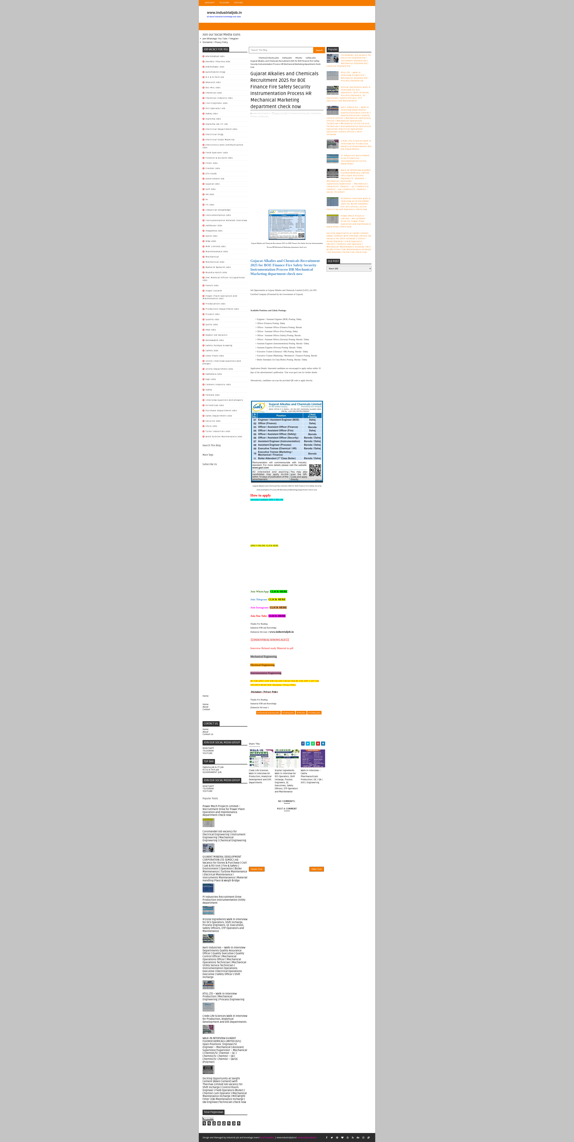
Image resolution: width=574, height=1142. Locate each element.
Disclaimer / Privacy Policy (215, 42)
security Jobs (213, 421)
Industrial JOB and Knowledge (263, 628)
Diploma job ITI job (217, 124)
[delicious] (368, 1137)
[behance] (358, 1137)
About (205, 706)
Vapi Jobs (211, 379)
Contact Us (208, 734)
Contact (206, 709)
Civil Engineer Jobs (217, 103)
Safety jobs (212, 350)
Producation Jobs (216, 303)
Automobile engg (215, 72)
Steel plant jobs (215, 356)
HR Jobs (210, 194)
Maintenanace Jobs (217, 251)
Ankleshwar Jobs (215, 67)
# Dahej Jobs (288, 712)
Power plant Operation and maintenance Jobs (220, 297)
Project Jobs (213, 314)
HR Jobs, (254, 116)
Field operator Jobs (217, 152)
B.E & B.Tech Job (211, 769)
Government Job (215, 178)
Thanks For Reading (259, 624)
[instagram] (363, 1137)
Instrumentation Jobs (218, 215)
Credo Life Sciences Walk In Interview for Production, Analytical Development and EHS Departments (225, 1019)
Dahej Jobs (212, 113)
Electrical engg (214, 134)
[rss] (353, 1137)
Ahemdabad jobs (215, 56)
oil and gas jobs (215, 405)
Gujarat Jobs (213, 184)
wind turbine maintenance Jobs (224, 436)
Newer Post (256, 869)
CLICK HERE (278, 591)
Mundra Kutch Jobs (216, 272)
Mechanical (212, 257)
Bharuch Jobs (213, 82)
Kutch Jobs (212, 236)
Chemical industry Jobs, (300, 113)
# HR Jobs (301, 712)
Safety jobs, (263, 116)
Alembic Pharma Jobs (218, 61)
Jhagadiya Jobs (214, 230)
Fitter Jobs (212, 163)
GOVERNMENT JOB (212, 772)
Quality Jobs (212, 319)
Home (206, 695)
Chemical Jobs (214, 93)
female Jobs (213, 395)
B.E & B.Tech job (215, 77)
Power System (214, 290)
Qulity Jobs (212, 324)
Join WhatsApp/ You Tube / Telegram (220, 38)
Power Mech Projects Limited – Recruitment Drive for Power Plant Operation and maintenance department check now (224, 811)
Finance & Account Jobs (219, 158)
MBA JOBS (211, 241)
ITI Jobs (210, 204)
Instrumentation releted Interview (226, 220)
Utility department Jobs (219, 369)
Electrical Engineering (262, 664)
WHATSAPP (210, 2)
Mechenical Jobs (215, 262)
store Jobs (211, 426)
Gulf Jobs (211, 189)
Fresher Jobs (213, 168)
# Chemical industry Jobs (268, 712)
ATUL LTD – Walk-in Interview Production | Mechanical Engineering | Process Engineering (223, 996)
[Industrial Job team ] (259, 632)
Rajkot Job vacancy (217, 335)
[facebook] (326, 1137)
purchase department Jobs (221, 410)
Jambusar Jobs (214, 225)
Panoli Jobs (212, 285)
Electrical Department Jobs (221, 129)
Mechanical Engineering (263, 656)
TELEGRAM (224, 2)
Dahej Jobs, (316, 113)
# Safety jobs (314, 712)
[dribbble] (347, 1137)
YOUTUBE (238, 2)
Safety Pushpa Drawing (219, 345)
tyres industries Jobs (218, 431)
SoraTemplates (266, 1137)
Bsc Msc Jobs (213, 87)
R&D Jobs (211, 330)
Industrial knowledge (218, 210)
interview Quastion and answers (224, 400)
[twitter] (332, 1137)
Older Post (317, 869)
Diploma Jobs (213, 119)
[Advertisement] (225, 578)
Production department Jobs (222, 309)
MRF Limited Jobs (216, 246)
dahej (209, 389)
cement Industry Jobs (218, 384)
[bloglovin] (342, 1137)
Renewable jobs (215, 340)
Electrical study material (220, 139)
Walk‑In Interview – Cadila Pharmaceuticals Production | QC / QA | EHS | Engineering (312, 776)
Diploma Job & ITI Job (213, 767)
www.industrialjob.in (281, 631)
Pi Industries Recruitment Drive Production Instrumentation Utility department (224, 899)
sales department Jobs (219, 416)
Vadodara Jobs (214, 374)
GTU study (211, 173)
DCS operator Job (215, 108)
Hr (207, 199)
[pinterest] (337, 1137)
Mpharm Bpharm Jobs (218, 267)
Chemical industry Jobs (219, 98)
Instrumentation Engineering (265, 673)
